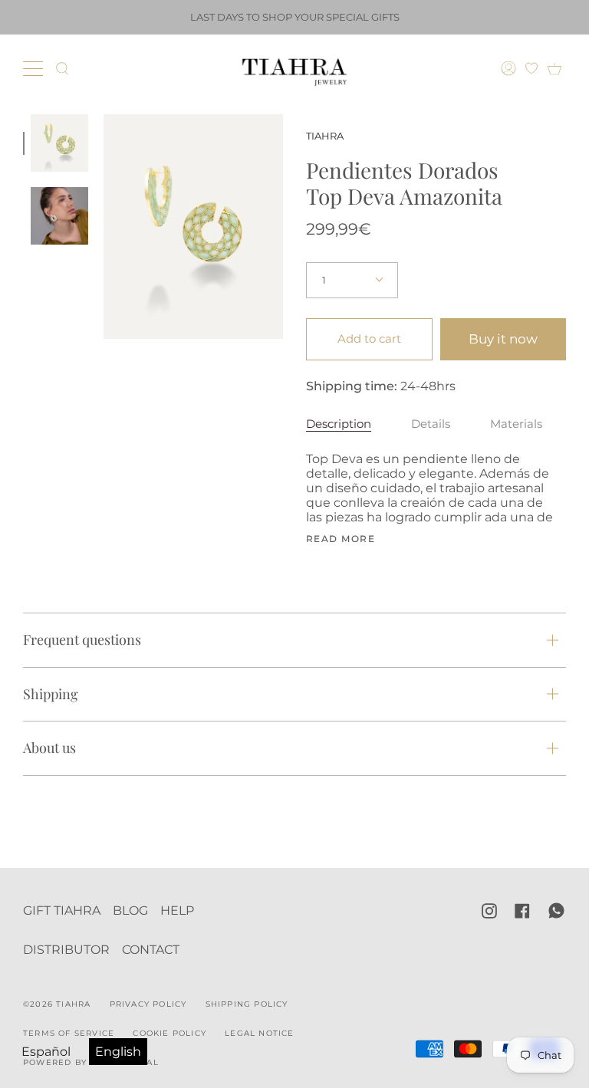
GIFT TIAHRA (61, 910)
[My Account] (510, 68)
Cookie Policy (169, 1033)
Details (430, 423)
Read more (340, 539)
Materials (516, 423)
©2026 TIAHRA (56, 1004)
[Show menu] (34, 68)
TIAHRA (325, 136)
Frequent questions (82, 639)
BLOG (130, 910)
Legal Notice (259, 1033)
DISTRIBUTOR (66, 949)
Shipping (50, 694)
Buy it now (503, 339)
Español (46, 1051)
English (118, 1051)
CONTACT (150, 949)
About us (49, 747)
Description (338, 423)
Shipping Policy (247, 1004)
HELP (177, 910)
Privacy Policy (148, 1004)
